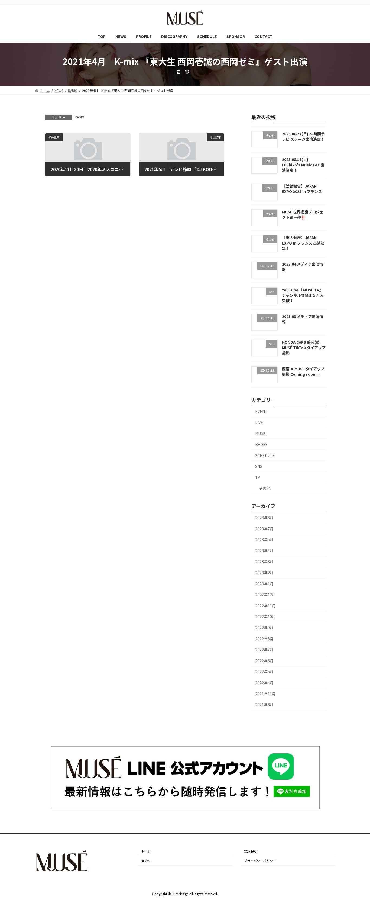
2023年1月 (264, 583)
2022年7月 (264, 649)
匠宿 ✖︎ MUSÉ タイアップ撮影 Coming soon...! (303, 371)
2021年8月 (264, 704)
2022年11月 (265, 605)
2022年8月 (264, 638)
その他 (264, 488)
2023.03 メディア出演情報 (302, 319)
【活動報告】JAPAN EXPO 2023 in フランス (302, 189)
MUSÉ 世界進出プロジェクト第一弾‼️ (302, 214)
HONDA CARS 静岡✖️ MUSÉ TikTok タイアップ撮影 (304, 347)
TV (257, 477)
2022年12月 (265, 594)
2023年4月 (264, 550)
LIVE (259, 422)
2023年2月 (264, 572)
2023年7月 (264, 528)
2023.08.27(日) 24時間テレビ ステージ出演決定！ (303, 136)
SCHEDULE (265, 455)
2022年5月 (264, 671)
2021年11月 (265, 693)
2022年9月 (264, 627)
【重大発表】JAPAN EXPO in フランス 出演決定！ (303, 243)
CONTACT (251, 851)
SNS (258, 466)
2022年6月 (264, 660)
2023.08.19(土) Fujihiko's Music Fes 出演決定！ (303, 165)
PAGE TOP (357, 871)
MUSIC (261, 433)
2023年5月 (264, 539)
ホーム (146, 851)
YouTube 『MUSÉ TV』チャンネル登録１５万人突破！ (303, 295)
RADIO (79, 117)
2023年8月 (264, 517)
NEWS (145, 860)
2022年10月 (265, 616)
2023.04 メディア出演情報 (302, 266)
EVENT (261, 411)
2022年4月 (264, 682)
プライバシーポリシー (260, 860)
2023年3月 (264, 561)
